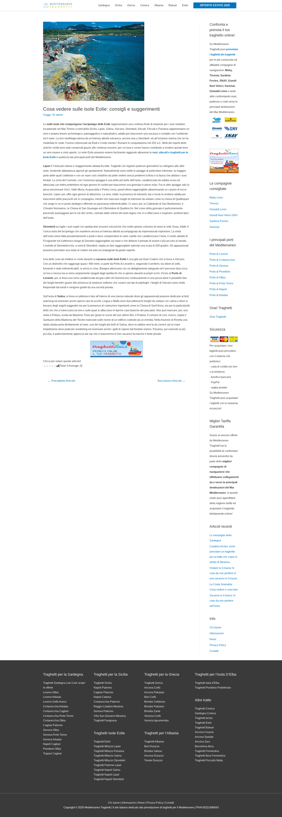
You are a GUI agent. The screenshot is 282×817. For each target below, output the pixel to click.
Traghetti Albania (154, 741)
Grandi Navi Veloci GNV (224, 215)
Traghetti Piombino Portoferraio (213, 687)
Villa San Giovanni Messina (110, 716)
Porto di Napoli (218, 289)
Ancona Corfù (152, 687)
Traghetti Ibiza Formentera (210, 755)
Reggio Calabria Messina (108, 706)
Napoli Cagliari (52, 744)
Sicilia (118, 5)
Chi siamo (215, 627)
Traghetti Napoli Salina (107, 769)
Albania (158, 5)
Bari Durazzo (151, 746)
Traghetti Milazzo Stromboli (109, 760)
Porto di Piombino (220, 271)
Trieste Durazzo (153, 760)
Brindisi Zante (152, 711)
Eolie (185, 5)
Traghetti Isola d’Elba (207, 682)
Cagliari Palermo (53, 725)
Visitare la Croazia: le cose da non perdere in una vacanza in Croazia (223, 573)
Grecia (131, 5)
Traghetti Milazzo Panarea (109, 751)
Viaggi (47, 114)
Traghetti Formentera (207, 751)
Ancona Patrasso (154, 692)
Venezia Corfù (152, 716)
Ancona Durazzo (154, 755)
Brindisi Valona (153, 751)
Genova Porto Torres (55, 734)
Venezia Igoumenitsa (156, 720)
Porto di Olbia (217, 277)
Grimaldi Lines (218, 209)
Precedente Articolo (61, 380)
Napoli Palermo (103, 687)
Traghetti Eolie (102, 741)
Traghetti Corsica (205, 708)
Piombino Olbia (52, 748)
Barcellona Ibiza (204, 746)
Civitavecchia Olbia (54, 720)
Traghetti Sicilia (103, 682)
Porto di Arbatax (219, 295)
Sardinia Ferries (219, 221)
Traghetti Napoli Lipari (106, 774)
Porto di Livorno (219, 254)
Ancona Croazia (204, 732)
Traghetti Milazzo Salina (108, 755)
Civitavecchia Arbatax (55, 706)
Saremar (214, 227)
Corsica (144, 5)
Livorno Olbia (51, 692)
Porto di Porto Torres (221, 283)
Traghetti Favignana (105, 720)
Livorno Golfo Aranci (55, 701)
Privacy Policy (218, 645)
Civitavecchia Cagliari (56, 711)
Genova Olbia (51, 730)
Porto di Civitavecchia (222, 259)
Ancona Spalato (204, 736)
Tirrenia (214, 203)
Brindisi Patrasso (154, 706)
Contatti (214, 651)
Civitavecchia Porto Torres (58, 716)
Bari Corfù (150, 697)
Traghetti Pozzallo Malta (209, 760)
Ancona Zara (202, 741)
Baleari (173, 5)
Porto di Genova (219, 265)
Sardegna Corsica (205, 713)
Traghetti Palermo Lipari (107, 765)
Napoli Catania (102, 697)
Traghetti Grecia (153, 682)
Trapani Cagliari (52, 753)
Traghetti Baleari (204, 727)
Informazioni (217, 633)
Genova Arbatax (52, 739)
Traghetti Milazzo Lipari (107, 746)
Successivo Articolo (171, 380)
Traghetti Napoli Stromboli (109, 779)
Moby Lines (216, 197)
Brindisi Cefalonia (154, 701)
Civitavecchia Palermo (107, 701)
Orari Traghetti (218, 316)
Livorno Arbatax (52, 697)
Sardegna (104, 5)
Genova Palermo (103, 711)
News (213, 639)
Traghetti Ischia (203, 718)
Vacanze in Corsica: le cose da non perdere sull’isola (222, 600)
